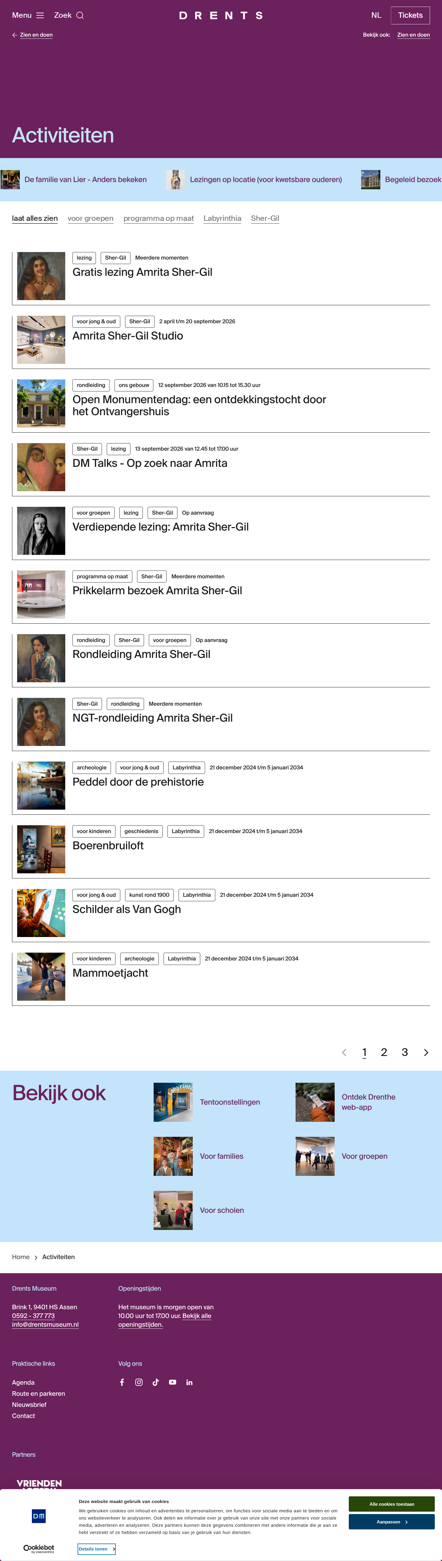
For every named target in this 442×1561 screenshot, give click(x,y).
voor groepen (91, 218)
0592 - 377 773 (33, 1316)
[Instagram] (139, 1382)
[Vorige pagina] (344, 1052)
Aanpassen (388, 1521)
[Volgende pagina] (426, 1052)
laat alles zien (35, 218)
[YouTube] (172, 1382)
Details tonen (93, 1549)
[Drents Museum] (221, 15)
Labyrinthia (222, 218)
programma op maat (159, 218)
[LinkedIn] (189, 1382)
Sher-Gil (265, 218)
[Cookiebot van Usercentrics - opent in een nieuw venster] (39, 1549)
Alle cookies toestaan (392, 1504)
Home (21, 1257)
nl (376, 15)
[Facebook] (122, 1382)
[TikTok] (155, 1382)
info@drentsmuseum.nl (45, 1325)
